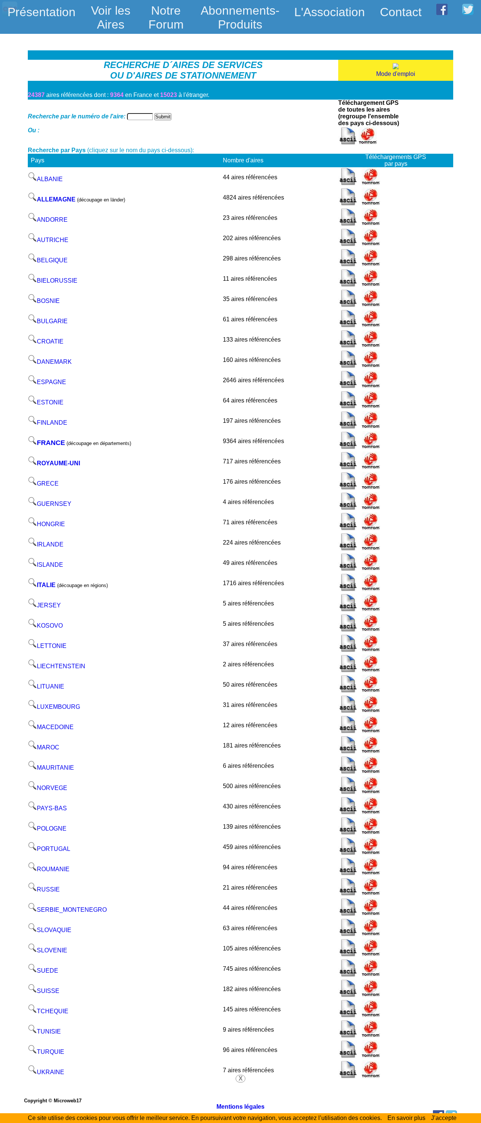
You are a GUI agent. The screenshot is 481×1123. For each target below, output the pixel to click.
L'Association (329, 12)
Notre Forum (166, 17)
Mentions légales (240, 1106)
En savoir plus (406, 1118)
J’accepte (444, 1118)
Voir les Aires (110, 13)
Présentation (42, 12)
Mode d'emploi (395, 74)
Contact (401, 12)
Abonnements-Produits (240, 13)
